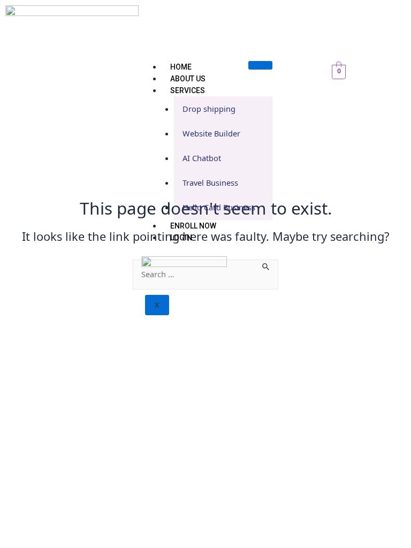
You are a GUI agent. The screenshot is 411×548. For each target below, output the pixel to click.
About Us (188, 78)
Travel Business (210, 182)
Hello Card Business (218, 207)
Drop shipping (208, 108)
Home (181, 67)
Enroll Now (193, 226)
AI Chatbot (201, 158)
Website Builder (211, 133)
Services (187, 90)
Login (181, 237)
